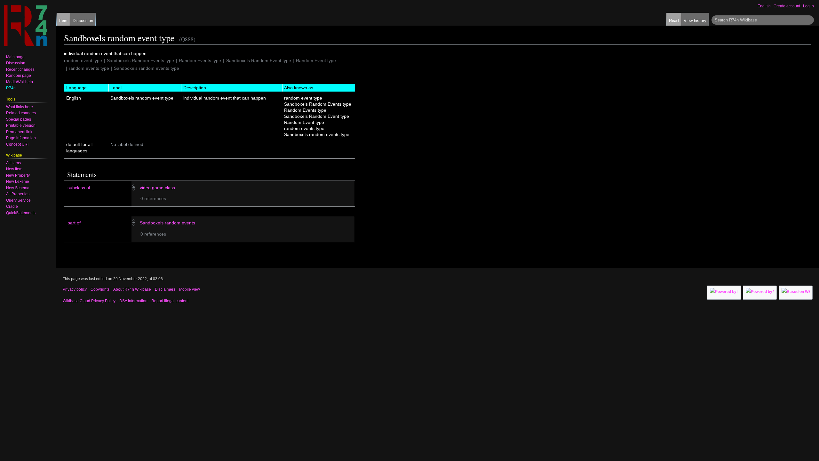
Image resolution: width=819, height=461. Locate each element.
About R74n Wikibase (132, 289)
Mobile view (189, 289)
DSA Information (133, 301)
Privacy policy (75, 289)
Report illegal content (169, 301)
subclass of (79, 187)
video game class (157, 187)
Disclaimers (165, 289)
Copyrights (100, 289)
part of (74, 222)
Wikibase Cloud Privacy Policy (89, 301)
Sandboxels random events (167, 222)
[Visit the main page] (25, 25)
